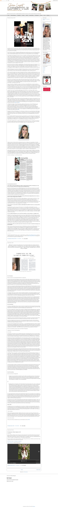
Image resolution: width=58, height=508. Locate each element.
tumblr (43, 72)
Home (8, 15)
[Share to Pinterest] (27, 238)
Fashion (23, 15)
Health (27, 15)
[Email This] (24, 238)
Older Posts (38, 469)
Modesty (48, 15)
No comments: (19, 238)
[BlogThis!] (22, 425)
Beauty (41, 15)
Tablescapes (37, 15)
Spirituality (19, 15)
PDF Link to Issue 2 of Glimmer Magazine (14, 441)
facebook (44, 68)
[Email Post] (22, 238)
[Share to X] (25, 238)
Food (44, 15)
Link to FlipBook (10, 442)
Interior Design (31, 15)
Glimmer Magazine (13, 15)
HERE (15, 102)
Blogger (34, 506)
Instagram (44, 67)
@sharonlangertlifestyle (31, 235)
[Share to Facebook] (26, 238)
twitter (43, 71)
